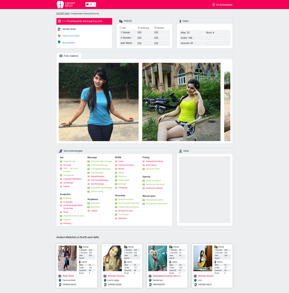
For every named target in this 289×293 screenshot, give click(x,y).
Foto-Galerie (70, 55)
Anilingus (122, 218)
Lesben (94, 211)
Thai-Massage (97, 172)
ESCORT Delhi (63, 13)
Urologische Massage (100, 169)
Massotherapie (97, 176)
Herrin (121, 161)
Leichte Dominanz (126, 165)
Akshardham (68, 42)
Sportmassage (97, 184)
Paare (65, 212)
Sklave (121, 172)
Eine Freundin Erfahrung (128, 203)
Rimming (67, 223)
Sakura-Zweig (97, 191)
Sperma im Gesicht (154, 188)
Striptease (95, 203)
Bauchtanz (95, 207)
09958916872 (205, 284)
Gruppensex (68, 175)
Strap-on (122, 176)
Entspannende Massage (101, 187)
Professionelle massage (101, 161)
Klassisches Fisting (154, 161)
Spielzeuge (68, 183)
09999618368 (69, 29)
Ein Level (67, 165)
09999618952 (69, 284)
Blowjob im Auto (125, 211)
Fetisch (66, 186)
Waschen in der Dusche (73, 216)
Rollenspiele (123, 180)
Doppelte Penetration (72, 179)
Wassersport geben (154, 200)
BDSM (121, 169)
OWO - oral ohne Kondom (70, 169)
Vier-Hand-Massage (99, 180)
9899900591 (159, 284)
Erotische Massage (99, 165)
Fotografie (67, 202)
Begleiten (67, 198)
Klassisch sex (69, 161)
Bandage (122, 184)
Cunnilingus (123, 214)
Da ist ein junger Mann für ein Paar (72, 206)
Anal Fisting (151, 165)
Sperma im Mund (153, 180)
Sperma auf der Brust (155, 184)
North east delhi (70, 35)
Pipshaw (67, 219)
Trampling (122, 187)
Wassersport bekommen (157, 203)
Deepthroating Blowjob (128, 207)
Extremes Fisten (153, 169)
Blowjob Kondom (126, 199)
